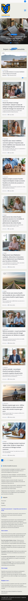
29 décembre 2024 (12, 75)
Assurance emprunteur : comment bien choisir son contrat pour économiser (14, 37)
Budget (5, 215)
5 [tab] (17, 42)
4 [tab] (15, 42)
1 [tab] (11, 42)
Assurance (14, 34)
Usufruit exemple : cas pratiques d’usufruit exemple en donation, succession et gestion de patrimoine (12, 371)
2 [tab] (12, 42)
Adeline (10, 40)
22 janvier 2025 (17, 40)
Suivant (11, 460)
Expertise (6, 367)
